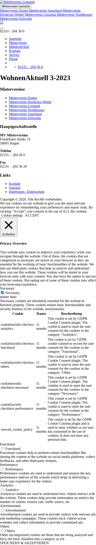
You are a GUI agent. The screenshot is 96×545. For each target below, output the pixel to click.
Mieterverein (18, 43)
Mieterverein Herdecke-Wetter (30, 102)
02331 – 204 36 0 (30, 67)
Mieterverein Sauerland (46, 11)
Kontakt (14, 51)
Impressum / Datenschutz (26, 192)
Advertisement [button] (10, 506)
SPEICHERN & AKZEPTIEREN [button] (24, 543)
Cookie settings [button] (12, 215)
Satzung (14, 188)
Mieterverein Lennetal (15, 6)
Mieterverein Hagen (14, 11)
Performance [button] (9, 465)
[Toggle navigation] (2, 28)
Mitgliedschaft (19, 47)
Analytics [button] (6, 485)
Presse (13, 59)
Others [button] (4, 526)
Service (14, 55)
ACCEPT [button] (32, 215)
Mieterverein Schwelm (16, 19)
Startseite (15, 39)
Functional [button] (7, 444)
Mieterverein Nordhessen (74, 15)
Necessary (12, 293)
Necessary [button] (7, 288)
